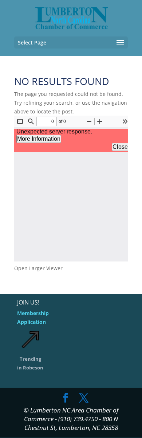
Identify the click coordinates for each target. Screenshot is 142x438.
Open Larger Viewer (38, 268)
